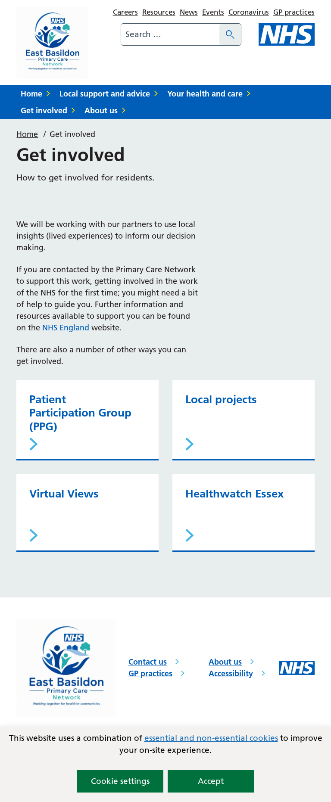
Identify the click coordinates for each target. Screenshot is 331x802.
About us (101, 110)
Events (213, 12)
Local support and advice (104, 94)
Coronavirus (248, 12)
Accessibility (231, 673)
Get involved (44, 110)
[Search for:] (170, 34)
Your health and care (205, 94)
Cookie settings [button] (120, 781)
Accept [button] (211, 781)
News (189, 12)
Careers (125, 12)
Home (31, 94)
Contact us (147, 662)
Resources (158, 12)
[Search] (230, 34)
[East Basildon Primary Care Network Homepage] (52, 42)
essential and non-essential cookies (211, 738)
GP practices (294, 12)
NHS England (65, 328)
